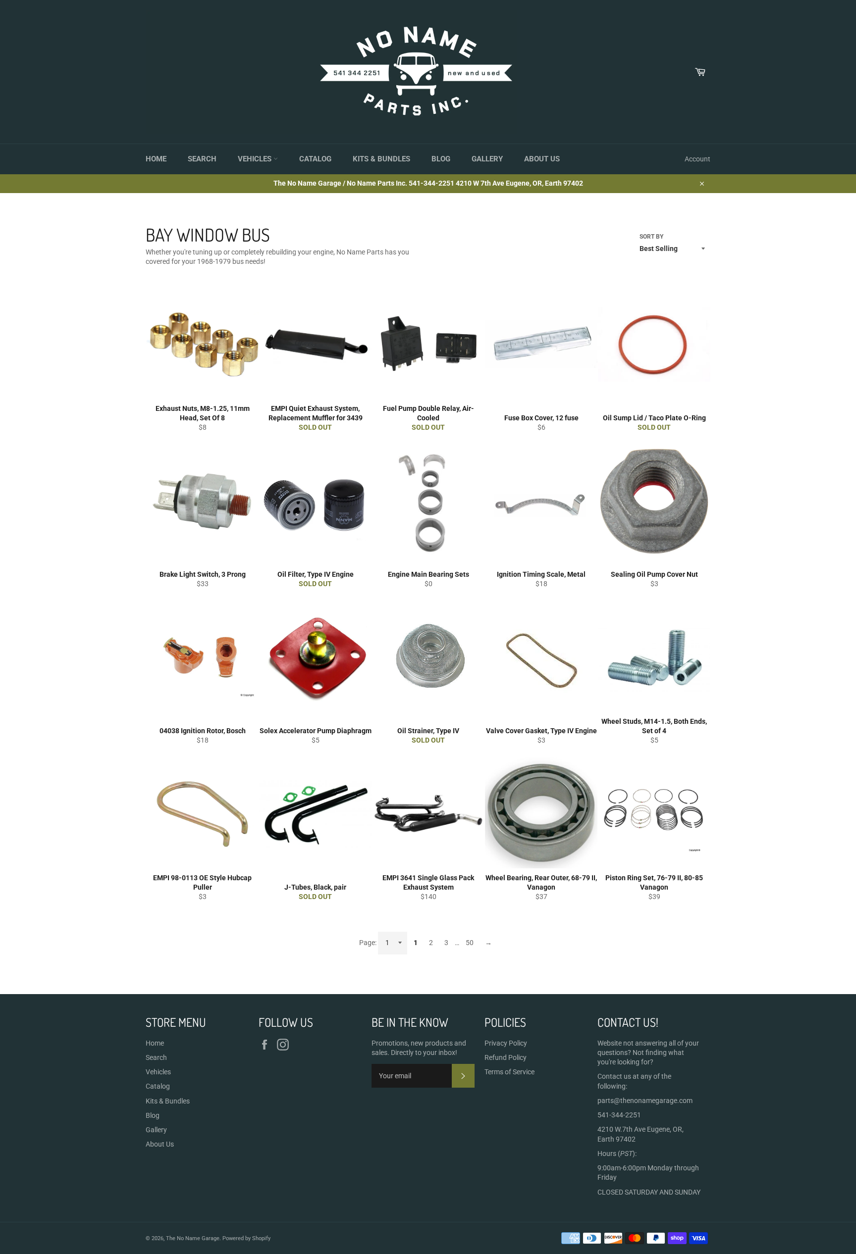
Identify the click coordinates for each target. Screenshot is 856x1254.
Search (202, 158)
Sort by (651, 236)
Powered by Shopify (246, 1238)
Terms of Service (509, 1072)
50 (470, 943)
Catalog (315, 158)
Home (156, 158)
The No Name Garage (192, 1238)
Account (697, 159)
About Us (542, 158)
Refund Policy (505, 1057)
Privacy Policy (505, 1043)
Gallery (487, 158)
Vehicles (255, 158)
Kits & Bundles (381, 158)
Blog (440, 158)
